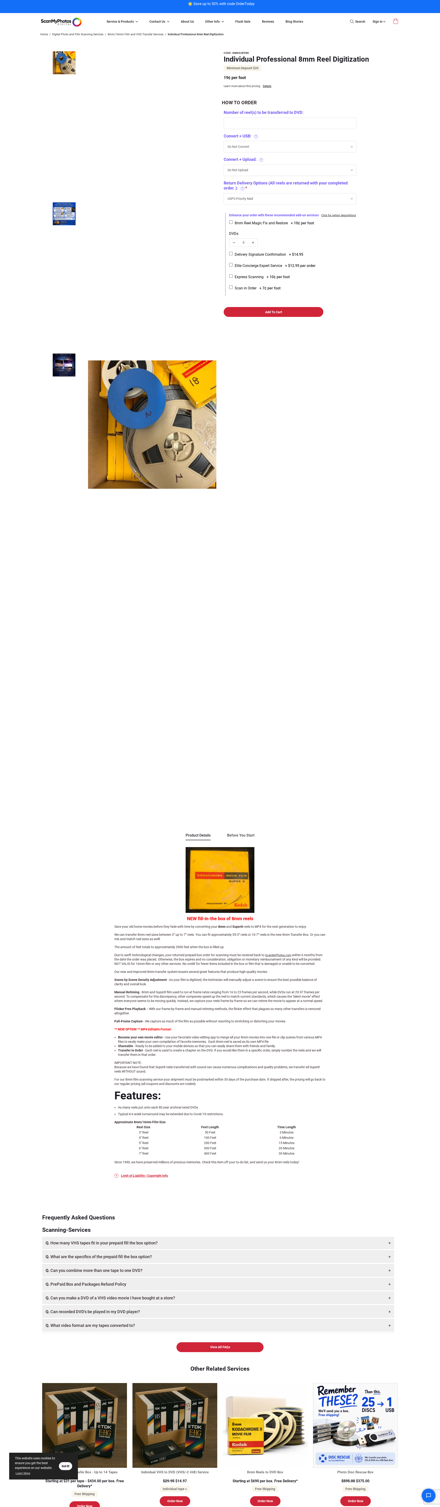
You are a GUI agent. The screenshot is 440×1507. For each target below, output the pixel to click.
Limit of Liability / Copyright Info (144, 1176)
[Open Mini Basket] (396, 21)
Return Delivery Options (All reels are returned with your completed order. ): (286, 186)
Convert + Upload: (243, 159)
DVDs (233, 233)
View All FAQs (220, 1347)
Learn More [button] (23, 1473)
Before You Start (240, 835)
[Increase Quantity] (253, 242)
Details (267, 86)
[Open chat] (428, 1495)
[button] (64, 125)
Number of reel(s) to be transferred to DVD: (263, 112)
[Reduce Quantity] (234, 242)
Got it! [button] (65, 1466)
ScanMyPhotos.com (278, 955)
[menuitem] (122, 22)
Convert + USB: (240, 136)
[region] (221, 6)
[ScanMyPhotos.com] (68, 21)
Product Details (198, 835)
